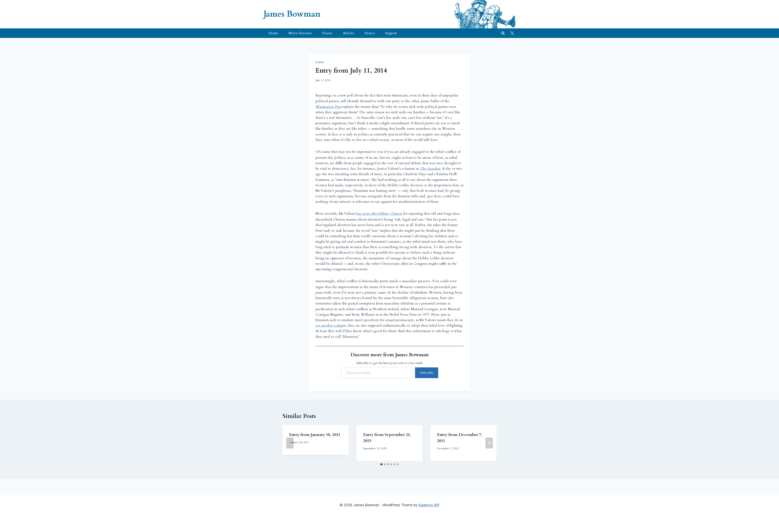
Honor (370, 33)
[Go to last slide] (290, 443)
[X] (512, 33)
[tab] (381, 464)
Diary (319, 62)
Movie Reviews (300, 33)
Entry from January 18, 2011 (314, 434)
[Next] (489, 443)
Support (391, 33)
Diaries (327, 33)
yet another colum (329, 325)
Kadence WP (429, 505)
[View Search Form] (503, 33)
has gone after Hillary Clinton (379, 213)
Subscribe (426, 372)
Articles (348, 33)
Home (273, 33)
